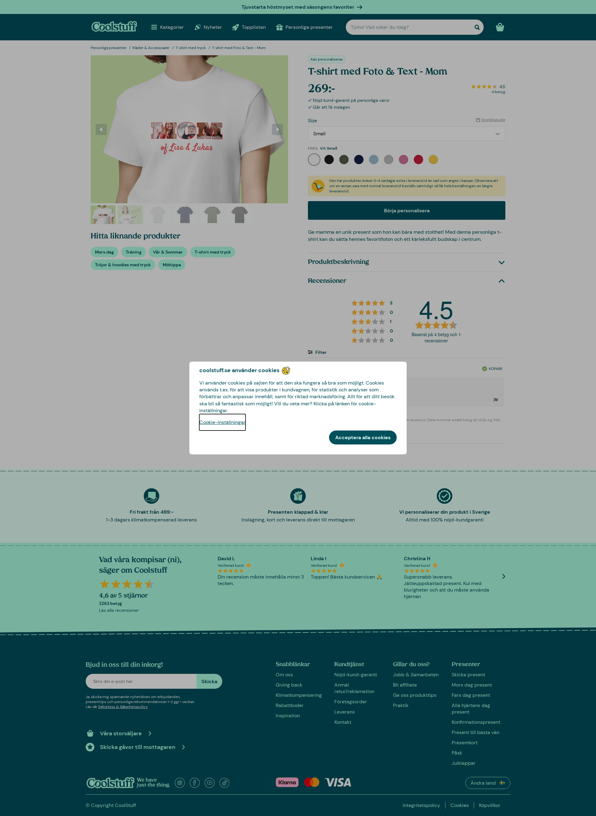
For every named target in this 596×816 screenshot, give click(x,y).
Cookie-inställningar (222, 422)
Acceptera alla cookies (363, 437)
